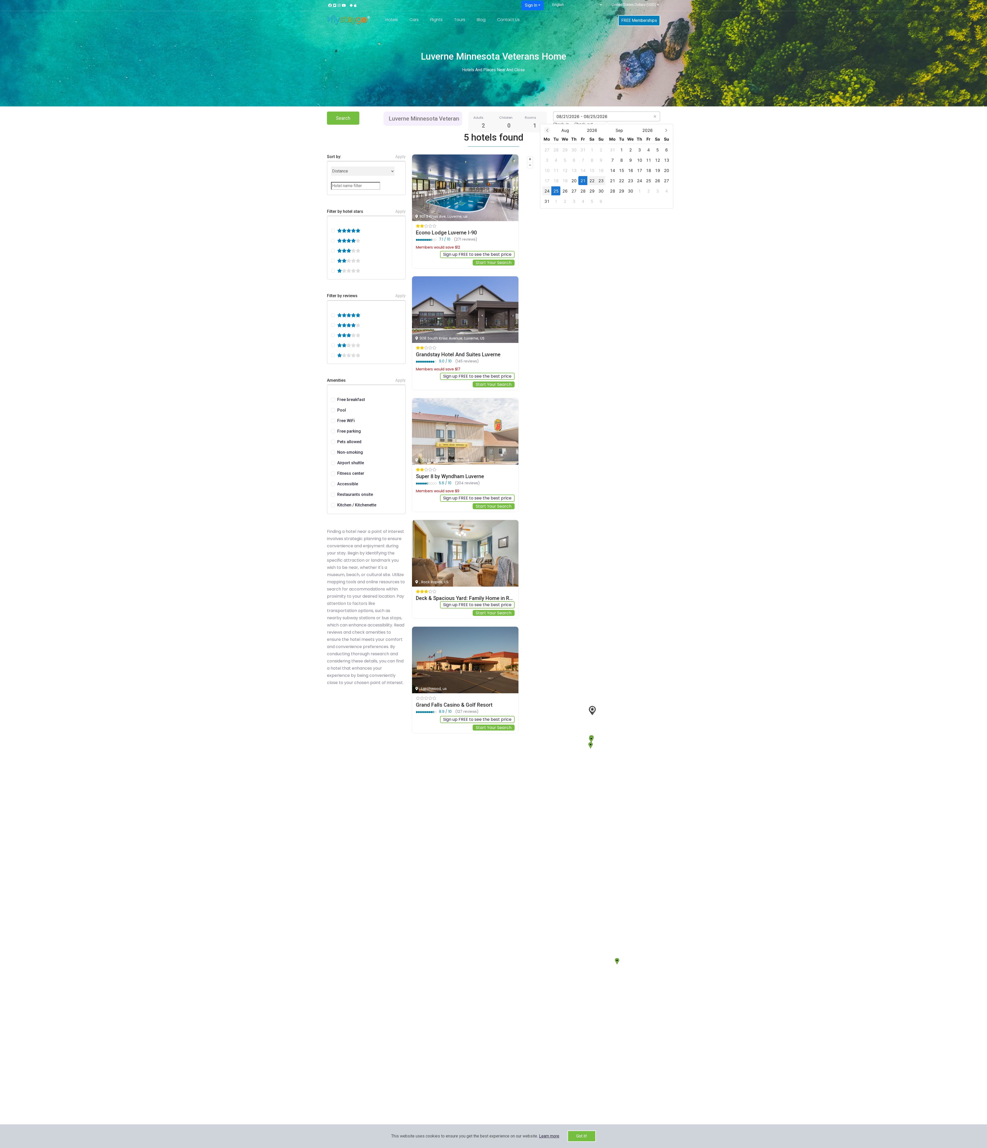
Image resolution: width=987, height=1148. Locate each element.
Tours (459, 20)
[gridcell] (546, 149)
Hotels (392, 20)
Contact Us (508, 20)
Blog (481, 20)
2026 (592, 130)
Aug (565, 130)
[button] (549, 1136)
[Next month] (666, 130)
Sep (619, 130)
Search (343, 118)
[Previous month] (547, 130)
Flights (436, 20)
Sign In (531, 5)
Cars (414, 20)
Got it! (581, 1136)
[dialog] (606, 166)
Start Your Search (493, 263)
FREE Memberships (639, 20)
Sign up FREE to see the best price (477, 254)
